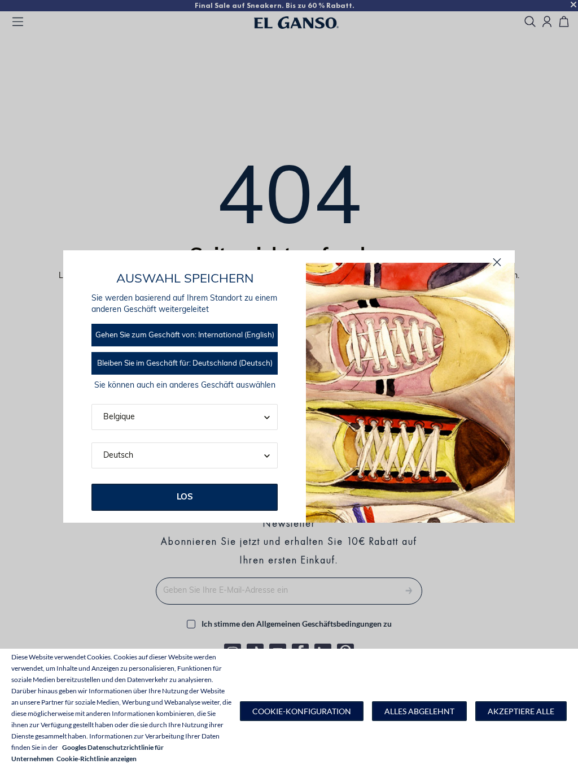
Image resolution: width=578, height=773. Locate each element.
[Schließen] (497, 262)
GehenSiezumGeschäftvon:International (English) (184, 335)
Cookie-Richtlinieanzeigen (96, 758)
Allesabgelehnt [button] (419, 711)
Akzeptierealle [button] (521, 711)
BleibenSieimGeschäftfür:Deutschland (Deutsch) (185, 363)
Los (185, 497)
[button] (302, 711)
